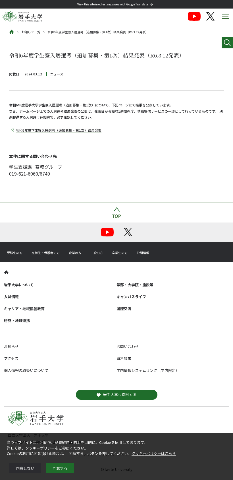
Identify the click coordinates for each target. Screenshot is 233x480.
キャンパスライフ (131, 296)
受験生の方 (14, 252)
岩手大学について (19, 284)
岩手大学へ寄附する (119, 394)
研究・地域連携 (17, 320)
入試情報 (11, 296)
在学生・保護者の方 (46, 252)
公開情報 (143, 252)
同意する (60, 468)
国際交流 (123, 308)
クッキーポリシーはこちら (154, 453)
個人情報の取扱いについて (26, 370)
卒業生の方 (120, 252)
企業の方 (75, 252)
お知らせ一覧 (31, 32)
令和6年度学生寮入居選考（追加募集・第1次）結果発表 (58, 130)
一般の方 (96, 252)
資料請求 (123, 358)
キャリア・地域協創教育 (24, 308)
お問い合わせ (127, 346)
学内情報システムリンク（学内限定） (147, 370)
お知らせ (11, 346)
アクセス (11, 358)
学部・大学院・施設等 (134, 284)
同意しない (25, 468)
